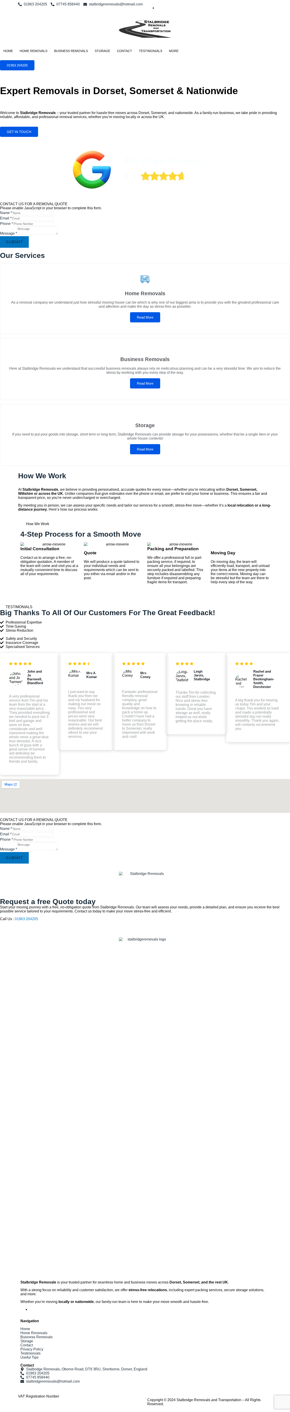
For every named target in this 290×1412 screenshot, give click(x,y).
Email (6, 218)
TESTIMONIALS (150, 51)
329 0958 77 (70, 1396)
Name (6, 213)
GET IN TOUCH (19, 132)
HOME (8, 51)
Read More (145, 317)
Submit (14, 242)
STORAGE (102, 51)
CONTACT (124, 51)
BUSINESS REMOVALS (71, 51)
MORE (174, 51)
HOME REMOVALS (33, 51)
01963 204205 (17, 65)
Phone (6, 224)
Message (8, 233)
